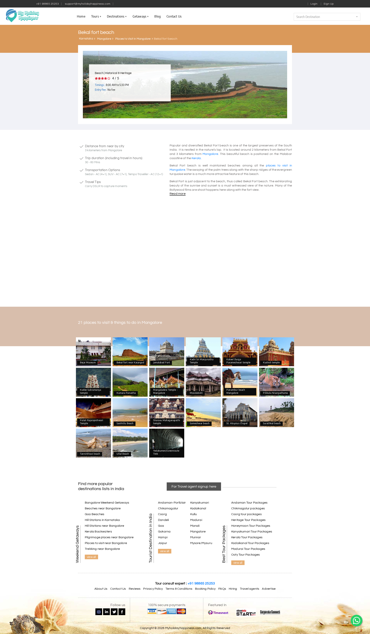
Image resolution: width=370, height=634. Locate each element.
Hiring (233, 588)
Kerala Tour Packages (246, 537)
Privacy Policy (153, 588)
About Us (101, 588)
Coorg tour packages (246, 514)
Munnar (195, 537)
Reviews (134, 588)
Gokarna (164, 531)
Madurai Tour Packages (248, 548)
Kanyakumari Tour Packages (251, 531)
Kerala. (196, 158)
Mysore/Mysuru (201, 543)
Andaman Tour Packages (249, 502)
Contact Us (118, 588)
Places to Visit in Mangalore (133, 38)
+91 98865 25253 (47, 4)
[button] (327, 16)
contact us (174, 16)
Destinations (115, 16)
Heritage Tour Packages (248, 519)
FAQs (222, 588)
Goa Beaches (94, 514)
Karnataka (86, 38)
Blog (157, 16)
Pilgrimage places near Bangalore (109, 537)
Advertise (269, 588)
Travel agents (249, 588)
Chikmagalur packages (248, 508)
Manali (195, 525)
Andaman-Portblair (172, 502)
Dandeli (163, 519)
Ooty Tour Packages (245, 554)
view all (91, 556)
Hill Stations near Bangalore (104, 525)
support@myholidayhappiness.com (87, 4)
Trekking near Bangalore (102, 548)
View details (93, 352)
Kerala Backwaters (98, 531)
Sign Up (329, 4)
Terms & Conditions (179, 588)
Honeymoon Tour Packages (250, 525)
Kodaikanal (198, 508)
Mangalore (104, 38)
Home (81, 16)
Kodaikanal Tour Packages (250, 543)
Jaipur (162, 543)
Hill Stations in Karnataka (102, 519)
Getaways (139, 16)
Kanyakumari (199, 502)
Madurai (196, 519)
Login (314, 4)
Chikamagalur (168, 508)
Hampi (162, 537)
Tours (95, 16)
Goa (161, 525)
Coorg (162, 514)
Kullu (193, 514)
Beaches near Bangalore (103, 508)
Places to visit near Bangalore (106, 543)
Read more (178, 193)
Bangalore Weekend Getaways (107, 502)
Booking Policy (205, 588)
